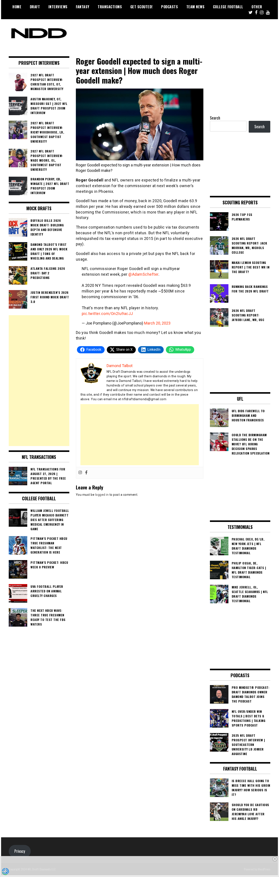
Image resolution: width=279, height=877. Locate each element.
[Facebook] (86, 472)
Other (257, 6)
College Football (228, 6)
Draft (35, 6)
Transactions (110, 6)
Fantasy (82, 6)
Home (16, 6)
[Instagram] (80, 472)
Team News (195, 6)
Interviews (58, 6)
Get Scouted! (141, 6)
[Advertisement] (139, 434)
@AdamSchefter (143, 274)
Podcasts (169, 6)
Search (215, 118)
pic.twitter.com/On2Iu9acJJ (107, 313)
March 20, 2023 (157, 323)
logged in (102, 494)
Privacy (19, 851)
